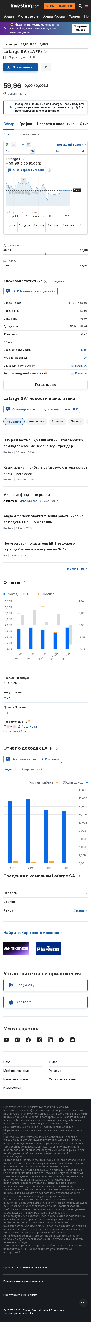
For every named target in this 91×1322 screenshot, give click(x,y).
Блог (6, 1062)
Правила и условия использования (25, 1267)
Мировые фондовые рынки (26, 495)
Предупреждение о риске (20, 1294)
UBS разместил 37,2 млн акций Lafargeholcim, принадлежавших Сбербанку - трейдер (43, 443)
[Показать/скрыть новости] (28, 144)
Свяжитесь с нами (62, 1079)
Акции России (54, 16)
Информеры (12, 1088)
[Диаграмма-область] (13, 144)
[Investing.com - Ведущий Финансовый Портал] (25, 5)
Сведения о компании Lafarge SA (39, 876)
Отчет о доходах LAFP (28, 748)
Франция (81, 910)
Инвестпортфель (16, 1079)
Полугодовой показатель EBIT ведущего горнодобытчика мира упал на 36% (39, 546)
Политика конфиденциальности (23, 1281)
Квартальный (32, 769)
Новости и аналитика (56, 124)
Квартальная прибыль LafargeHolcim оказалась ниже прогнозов (45, 470)
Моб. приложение (16, 1070)
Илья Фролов (28, 500)
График (25, 124)
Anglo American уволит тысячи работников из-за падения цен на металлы (44, 519)
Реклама (55, 1070)
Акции (9, 16)
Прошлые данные (28, 134)
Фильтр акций (28, 16)
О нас (53, 1062)
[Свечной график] (7, 144)
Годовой (9, 769)
